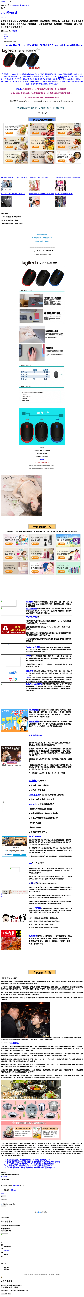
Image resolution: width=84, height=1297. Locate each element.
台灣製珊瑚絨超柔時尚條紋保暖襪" (39, 177)
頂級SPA (78, 79)
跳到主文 (3, 17)
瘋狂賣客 (29, 671)
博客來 (28, 656)
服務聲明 (58, 1274)
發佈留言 (3, 1206)
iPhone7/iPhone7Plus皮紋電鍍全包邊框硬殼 (13, 194)
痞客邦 (15, 1185)
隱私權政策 (51, 1274)
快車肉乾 (33, 936)
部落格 (6, 36)
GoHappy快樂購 (33, 647)
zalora (30, 863)
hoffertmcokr (4, 1176)
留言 (18, 1185)
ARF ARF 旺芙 (32, 617)
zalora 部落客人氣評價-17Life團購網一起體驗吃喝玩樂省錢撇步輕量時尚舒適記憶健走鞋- (29, 1168)
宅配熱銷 (26, 81)
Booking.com (35, 836)
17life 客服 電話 (14, 1043)
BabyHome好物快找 (34, 684)
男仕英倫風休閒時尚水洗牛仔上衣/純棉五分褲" (14, 177)
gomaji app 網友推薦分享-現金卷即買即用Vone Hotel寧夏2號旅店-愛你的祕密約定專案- (29, 1164)
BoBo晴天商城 (9, 12)
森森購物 (29, 602)
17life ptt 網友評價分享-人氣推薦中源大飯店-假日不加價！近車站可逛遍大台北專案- (28, 1166)
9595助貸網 (34, 710)
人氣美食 (70, 79)
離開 (9, 1293)
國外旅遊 (13, 1190)
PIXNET (30, 1274)
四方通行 (33, 780)
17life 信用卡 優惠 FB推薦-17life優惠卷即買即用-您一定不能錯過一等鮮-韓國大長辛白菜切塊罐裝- (32, 1162)
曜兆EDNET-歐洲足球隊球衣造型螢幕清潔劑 (41, 194)
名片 (5, 38)
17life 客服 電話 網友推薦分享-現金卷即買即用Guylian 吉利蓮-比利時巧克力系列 (27, 1160)
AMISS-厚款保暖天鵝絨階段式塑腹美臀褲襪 (68, 177)
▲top (2, 1193)
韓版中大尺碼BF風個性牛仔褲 (64, 194)
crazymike (33, 804)
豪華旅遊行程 (6, 81)
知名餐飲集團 (61, 79)
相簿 (5, 34)
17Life (61, 77)
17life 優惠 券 (34, 795)
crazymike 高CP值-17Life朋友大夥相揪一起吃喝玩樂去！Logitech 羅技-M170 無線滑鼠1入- (43, 45)
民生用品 (34, 81)
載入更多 (3, 1196)
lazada (42, 459)
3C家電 (18, 81)
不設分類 (14, 31)
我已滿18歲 (4, 1293)
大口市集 (36, 908)
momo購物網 (31, 609)
